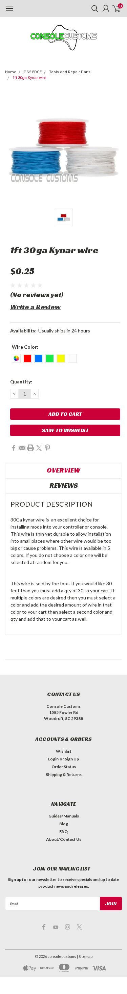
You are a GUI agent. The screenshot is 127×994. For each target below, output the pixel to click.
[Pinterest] (47, 448)
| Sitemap (84, 956)
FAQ (63, 831)
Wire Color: (25, 347)
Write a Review (35, 306)
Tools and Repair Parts (69, 72)
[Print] (30, 448)
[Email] (22, 448)
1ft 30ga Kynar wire (29, 78)
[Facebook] (13, 448)
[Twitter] (39, 448)
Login (53, 758)
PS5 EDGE (33, 72)
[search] (93, 8)
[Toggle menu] (9, 11)
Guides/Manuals (63, 815)
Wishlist (63, 751)
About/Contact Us (63, 839)
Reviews (63, 485)
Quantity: (21, 381)
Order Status (63, 766)
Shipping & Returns (64, 774)
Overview (63, 470)
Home (10, 72)
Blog (63, 823)
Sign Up (72, 758)
